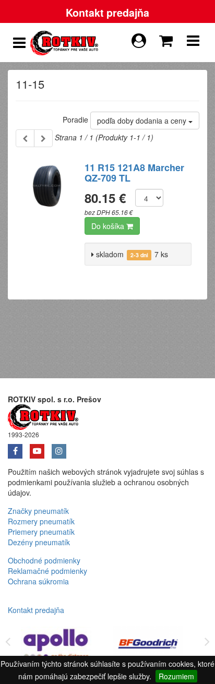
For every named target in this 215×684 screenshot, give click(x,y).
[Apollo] (56, 646)
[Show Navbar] (193, 43)
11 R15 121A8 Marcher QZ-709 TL (134, 173)
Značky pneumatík (38, 511)
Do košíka (108, 226)
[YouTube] (41, 447)
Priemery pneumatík (41, 531)
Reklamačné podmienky (47, 571)
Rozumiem (176, 676)
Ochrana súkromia (38, 581)
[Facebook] (19, 447)
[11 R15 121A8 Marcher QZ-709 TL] (46, 218)
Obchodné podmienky (44, 560)
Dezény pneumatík (39, 542)
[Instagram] (61, 447)
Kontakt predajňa (107, 12)
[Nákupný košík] (168, 38)
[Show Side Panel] (19, 42)
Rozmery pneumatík (41, 521)
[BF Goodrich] (148, 646)
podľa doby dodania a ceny (142, 120)
